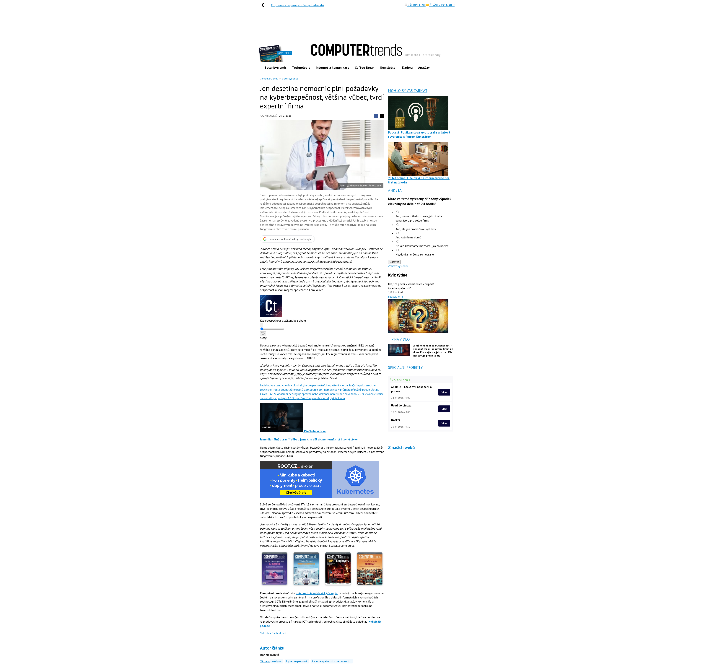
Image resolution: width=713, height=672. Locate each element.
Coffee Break (364, 67)
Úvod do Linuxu (401, 405)
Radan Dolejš (268, 115)
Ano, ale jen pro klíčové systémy (415, 229)
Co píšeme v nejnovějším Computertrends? (297, 5)
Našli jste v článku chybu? (273, 633)
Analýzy (424, 67)
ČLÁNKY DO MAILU (442, 5)
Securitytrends (275, 67)
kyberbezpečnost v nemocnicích (331, 661)
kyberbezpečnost (296, 661)
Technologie (301, 67)
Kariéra (407, 67)
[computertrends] (264, 5)
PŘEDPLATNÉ (416, 5)
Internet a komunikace (332, 67)
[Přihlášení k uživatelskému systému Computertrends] (447, 67)
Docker (395, 420)
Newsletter (388, 67)
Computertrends (269, 78)
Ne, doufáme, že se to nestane (414, 254)
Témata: (265, 661)
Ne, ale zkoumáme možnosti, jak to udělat (422, 246)
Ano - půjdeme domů (408, 237)
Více (444, 392)
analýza (276, 661)
